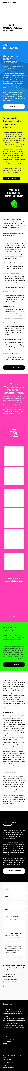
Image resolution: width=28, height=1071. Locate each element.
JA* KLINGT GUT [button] (14, 367)
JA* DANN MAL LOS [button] (11, 178)
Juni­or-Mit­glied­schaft (8, 1039)
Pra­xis (4, 1038)
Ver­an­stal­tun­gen (7, 1041)
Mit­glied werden (7, 1036)
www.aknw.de (12, 981)
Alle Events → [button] (14, 616)
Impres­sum (5, 1048)
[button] (24, 2)
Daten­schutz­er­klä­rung (10, 952)
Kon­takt (5, 1045)
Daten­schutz (6, 1049)
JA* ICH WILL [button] (14, 106)
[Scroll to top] (25, 1068)
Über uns (5, 1043)
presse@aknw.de (12, 979)
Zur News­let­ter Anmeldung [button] (14, 871)
